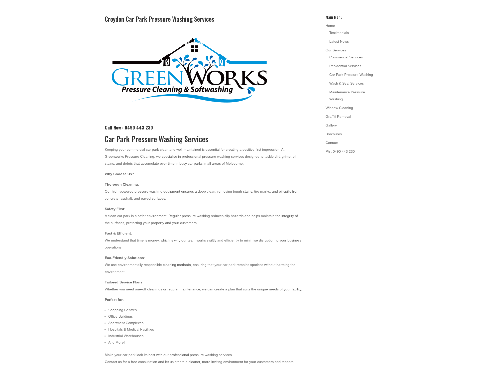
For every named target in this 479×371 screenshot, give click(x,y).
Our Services (336, 50)
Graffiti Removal (338, 117)
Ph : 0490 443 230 (340, 151)
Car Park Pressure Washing (351, 75)
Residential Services (345, 66)
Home (330, 26)
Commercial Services (346, 57)
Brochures (334, 134)
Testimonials (339, 33)
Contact (332, 143)
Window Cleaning (339, 108)
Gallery (331, 125)
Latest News (339, 41)
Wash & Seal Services (346, 83)
